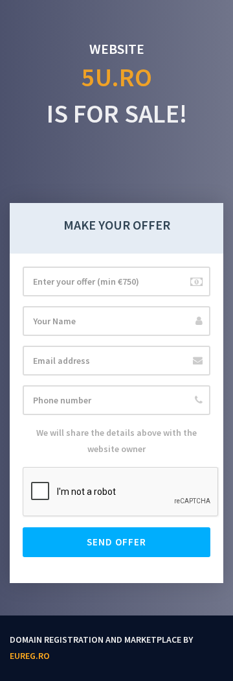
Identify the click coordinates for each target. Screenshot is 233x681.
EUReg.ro (30, 656)
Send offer (116, 542)
